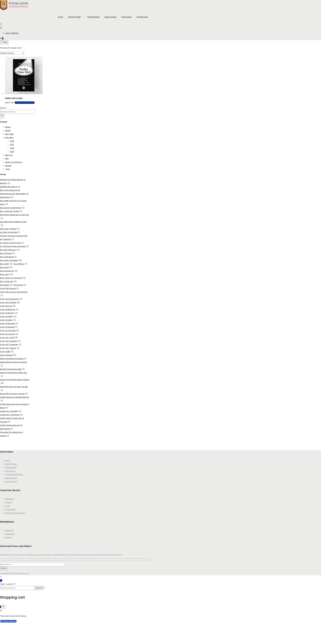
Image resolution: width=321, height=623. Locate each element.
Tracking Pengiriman (14, 474)
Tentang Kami (11, 481)
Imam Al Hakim (8, 316)
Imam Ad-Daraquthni (11, 299)
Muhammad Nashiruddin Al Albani (14, 381)
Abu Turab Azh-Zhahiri (11, 211)
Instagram (9, 530)
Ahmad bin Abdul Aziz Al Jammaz (14, 217)
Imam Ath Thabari (10, 348)
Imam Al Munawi (8, 327)
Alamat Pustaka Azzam (15, 513)
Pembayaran (10, 467)
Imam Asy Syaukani (10, 341)
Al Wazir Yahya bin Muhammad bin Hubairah (13, 238)
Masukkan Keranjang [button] (26, 102)
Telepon (8, 502)
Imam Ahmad (8, 306)
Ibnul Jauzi (6, 274)
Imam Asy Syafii (9, 337)
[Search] (2, 116)
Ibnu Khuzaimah (8, 271)
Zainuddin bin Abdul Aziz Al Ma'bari (11, 434)
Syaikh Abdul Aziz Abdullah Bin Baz (14, 399)
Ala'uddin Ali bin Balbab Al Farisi (13, 224)
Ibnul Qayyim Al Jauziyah (13, 278)
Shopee (8, 537)
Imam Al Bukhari (9, 313)
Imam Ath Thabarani (11, 344)
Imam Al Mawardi (9, 323)
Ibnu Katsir (6, 267)
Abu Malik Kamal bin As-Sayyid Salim (13, 202)
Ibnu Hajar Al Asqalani (11, 260)
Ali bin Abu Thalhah (9, 229)
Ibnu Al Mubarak (8, 257)
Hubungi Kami (11, 478)
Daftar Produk (11, 464)
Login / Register (11, 33)
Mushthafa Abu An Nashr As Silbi (14, 388)
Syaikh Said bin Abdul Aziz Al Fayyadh (12, 420)
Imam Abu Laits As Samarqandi (13, 294)
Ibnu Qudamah (8, 281)
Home (7, 460)
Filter (5, 42)
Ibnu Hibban (20, 264)
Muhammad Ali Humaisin (12, 369)
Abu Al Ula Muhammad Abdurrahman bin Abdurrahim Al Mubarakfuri (14, 193)
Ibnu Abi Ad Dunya (9, 250)
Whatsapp (9, 499)
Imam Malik (6, 351)
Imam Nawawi (8, 355)
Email (7, 506)
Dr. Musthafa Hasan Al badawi (14, 246)
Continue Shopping (8, 621)
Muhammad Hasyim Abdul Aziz (13, 374)
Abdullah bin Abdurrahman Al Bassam (12, 181)
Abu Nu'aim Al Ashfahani (12, 207)
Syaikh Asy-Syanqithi (10, 411)
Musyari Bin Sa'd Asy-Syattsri (14, 393)
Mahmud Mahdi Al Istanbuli (13, 358)
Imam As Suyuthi (9, 334)
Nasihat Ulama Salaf (14, 98)
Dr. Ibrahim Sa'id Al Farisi (12, 243)
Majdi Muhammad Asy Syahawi (13, 364)
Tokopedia (9, 534)
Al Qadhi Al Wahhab (10, 232)
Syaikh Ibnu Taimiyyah (11, 414)
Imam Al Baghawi (9, 309)
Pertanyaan (10, 471)
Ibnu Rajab (6, 285)
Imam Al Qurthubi (9, 330)
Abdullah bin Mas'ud (10, 186)
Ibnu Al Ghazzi (7, 253)
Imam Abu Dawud (9, 288)
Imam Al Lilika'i (8, 320)
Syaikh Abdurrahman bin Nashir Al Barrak (14, 406)
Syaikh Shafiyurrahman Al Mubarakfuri (11, 427)
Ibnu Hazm (6, 264)
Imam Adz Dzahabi (10, 302)
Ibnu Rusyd (20, 285)
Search (3, 108)
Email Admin (10, 509)
